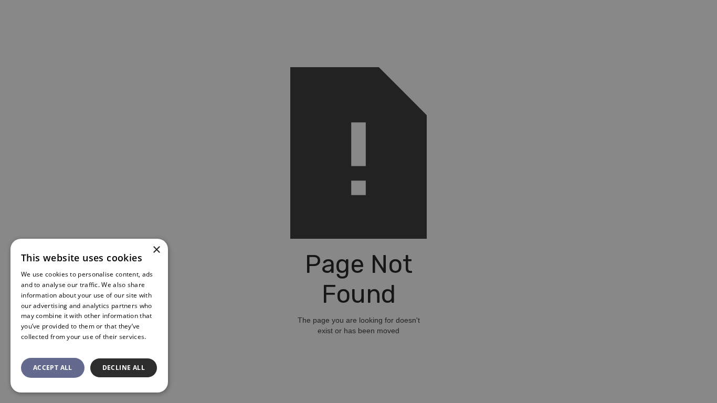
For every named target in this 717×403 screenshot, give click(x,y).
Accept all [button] (52, 367)
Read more (38, 347)
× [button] (156, 250)
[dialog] (358, 201)
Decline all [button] (123, 367)
